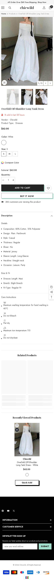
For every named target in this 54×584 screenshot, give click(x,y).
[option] (27, 51)
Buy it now (27, 196)
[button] (45, 83)
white (27, 474)
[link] (14, 400)
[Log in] (44, 7)
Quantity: (5, 174)
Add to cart (22, 187)
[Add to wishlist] (48, 188)
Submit (45, 546)
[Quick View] (17, 430)
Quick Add (27, 482)
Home (3, 13)
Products (12, 13)
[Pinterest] (3, 511)
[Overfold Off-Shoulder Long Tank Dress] (27, 439)
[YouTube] (8, 511)
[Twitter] (14, 511)
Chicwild (13, 119)
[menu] (2, 7)
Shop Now (42, 2)
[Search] (9, 7)
